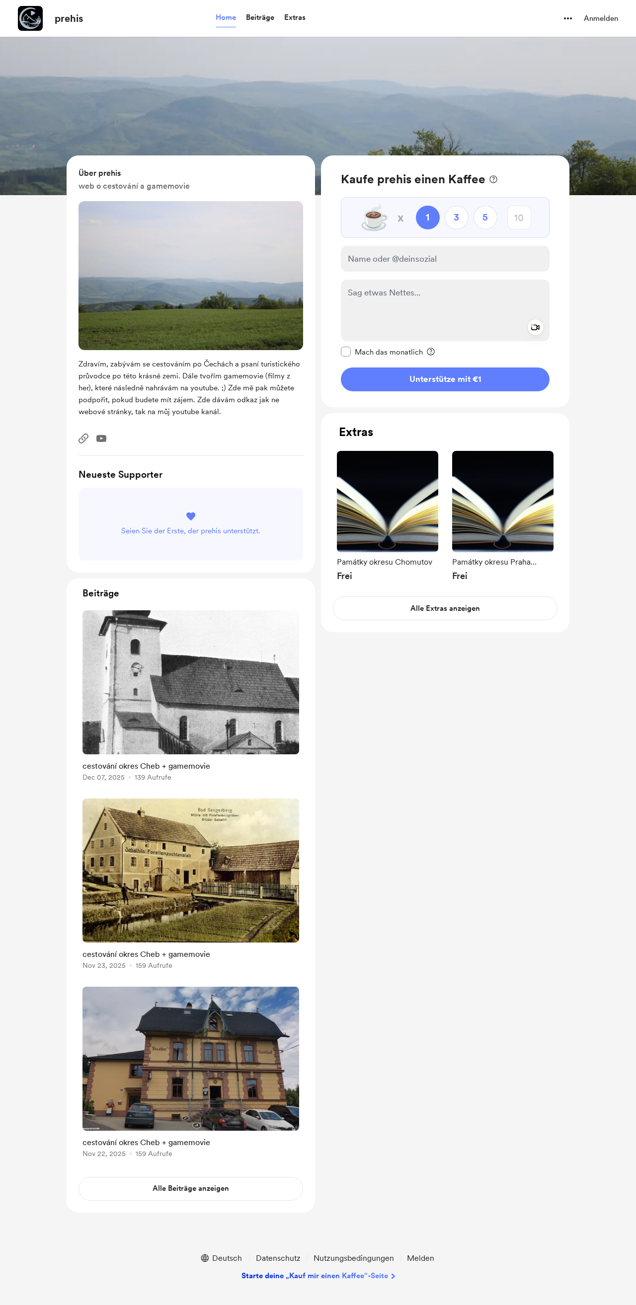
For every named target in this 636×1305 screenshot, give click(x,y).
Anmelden (601, 18)
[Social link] (83, 438)
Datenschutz (278, 1258)
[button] (226, 18)
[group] (387, 515)
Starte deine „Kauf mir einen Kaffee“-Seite (314, 1275)
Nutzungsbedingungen (354, 1258)
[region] (445, 281)
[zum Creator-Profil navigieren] (30, 18)
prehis (69, 18)
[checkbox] (382, 351)
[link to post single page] (191, 697)
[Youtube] (101, 438)
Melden (420, 1258)
